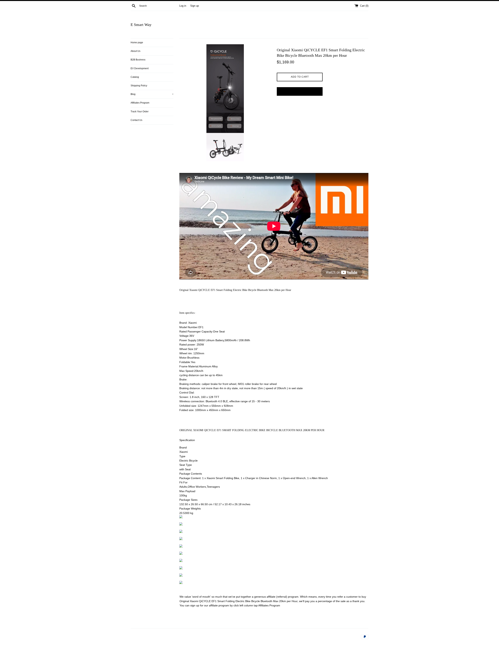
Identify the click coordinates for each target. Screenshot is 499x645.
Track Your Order (140, 111)
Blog (152, 94)
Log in (182, 5)
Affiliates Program (140, 102)
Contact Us (136, 120)
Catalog (135, 77)
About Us (135, 51)
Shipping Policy (139, 85)
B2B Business (138, 59)
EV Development (140, 68)
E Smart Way (141, 24)
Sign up (194, 5)
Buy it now (300, 91)
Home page (137, 42)
